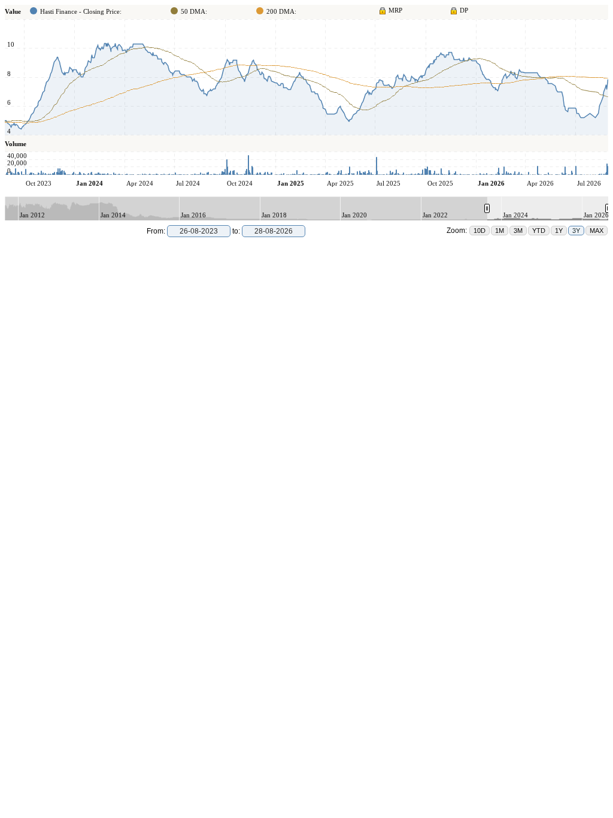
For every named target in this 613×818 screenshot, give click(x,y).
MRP (395, 10)
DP (464, 10)
